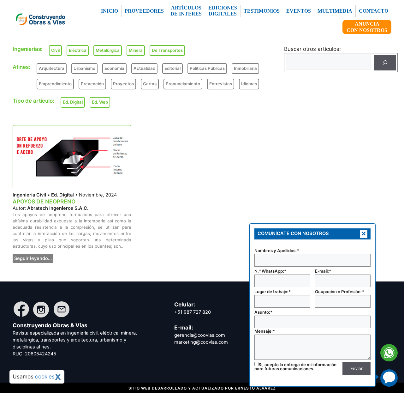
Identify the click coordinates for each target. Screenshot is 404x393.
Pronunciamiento (183, 83)
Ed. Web (100, 102)
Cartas (150, 83)
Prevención (92, 83)
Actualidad (144, 68)
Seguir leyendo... (33, 258)
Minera (136, 50)
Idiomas (249, 83)
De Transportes (167, 50)
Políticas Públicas (207, 68)
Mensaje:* (264, 331)
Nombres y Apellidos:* (276, 250)
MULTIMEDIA (335, 11)
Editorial (172, 68)
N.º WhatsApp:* (270, 271)
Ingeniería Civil (29, 195)
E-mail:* (323, 271)
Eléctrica (77, 50)
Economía (114, 68)
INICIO (109, 11)
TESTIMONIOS (262, 11)
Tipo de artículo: (33, 101)
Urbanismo (84, 68)
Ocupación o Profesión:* (339, 291)
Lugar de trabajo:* (272, 291)
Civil (55, 50)
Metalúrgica (108, 50)
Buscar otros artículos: (312, 49)
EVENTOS (298, 11)
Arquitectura (51, 68)
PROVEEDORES (144, 11)
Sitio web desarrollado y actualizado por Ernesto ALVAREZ (202, 388)
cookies (45, 376)
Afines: (21, 67)
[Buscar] (385, 62)
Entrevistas (220, 83)
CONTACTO (373, 11)
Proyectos (123, 83)
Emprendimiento (55, 83)
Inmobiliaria (245, 68)
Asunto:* (263, 312)
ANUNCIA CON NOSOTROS (367, 27)
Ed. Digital (62, 195)
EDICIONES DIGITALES (222, 10)
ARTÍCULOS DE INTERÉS (186, 10)
